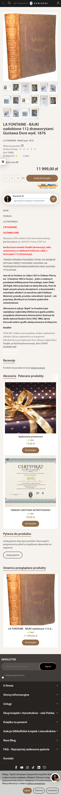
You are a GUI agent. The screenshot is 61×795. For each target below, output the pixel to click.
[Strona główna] (30, 3)
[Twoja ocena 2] (24, 149)
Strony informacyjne (16, 694)
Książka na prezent (15, 722)
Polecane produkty (31, 376)
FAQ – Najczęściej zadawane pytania (26, 749)
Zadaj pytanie (12, 555)
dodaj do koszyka (42, 178)
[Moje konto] (58, 3)
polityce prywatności (36, 784)
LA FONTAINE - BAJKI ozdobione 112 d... (30, 629)
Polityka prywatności (15, 675)
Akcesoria (9, 376)
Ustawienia (52, 791)
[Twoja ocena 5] (35, 149)
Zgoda (27, 791)
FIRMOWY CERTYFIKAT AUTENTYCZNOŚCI (30, 510)
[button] (30, 47)
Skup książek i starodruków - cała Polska (28, 713)
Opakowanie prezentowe (30, 437)
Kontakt (8, 758)
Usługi (7, 704)
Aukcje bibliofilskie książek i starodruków (29, 731)
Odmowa (39, 791)
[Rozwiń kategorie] (3, 3)
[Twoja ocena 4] (31, 149)
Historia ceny (9, 162)
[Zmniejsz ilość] (18, 178)
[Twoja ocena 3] (28, 149)
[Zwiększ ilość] (6, 178)
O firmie (8, 685)
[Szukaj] (9, 3)
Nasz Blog (9, 740)
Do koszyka (30, 450)
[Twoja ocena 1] (20, 149)
